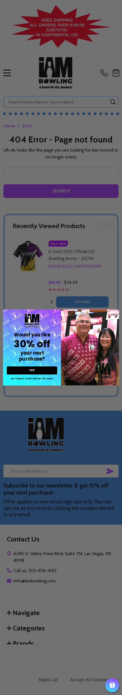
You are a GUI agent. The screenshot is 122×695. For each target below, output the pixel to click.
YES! (32, 370)
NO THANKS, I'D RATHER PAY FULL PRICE (32, 378)
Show (112, 685)
